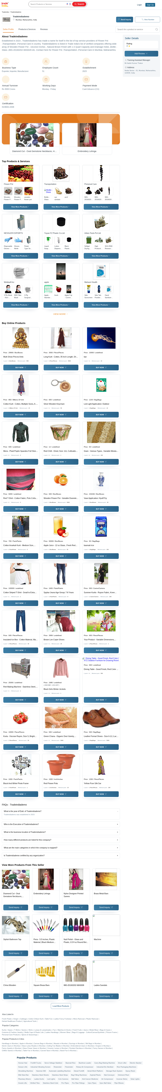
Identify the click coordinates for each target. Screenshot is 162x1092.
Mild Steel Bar (23, 1075)
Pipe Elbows (119, 1083)
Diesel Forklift (79, 1071)
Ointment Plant (123, 1075)
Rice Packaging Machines (126, 1067)
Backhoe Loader (85, 1063)
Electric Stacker (135, 1063)
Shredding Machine (25, 1071)
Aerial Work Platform (95, 1071)
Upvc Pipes (92, 1083)
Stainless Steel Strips (60, 1075)
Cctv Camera (63, 1079)
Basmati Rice (70, 1063)
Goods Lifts (22, 1083)
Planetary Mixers (24, 1079)
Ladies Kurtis (39, 1079)
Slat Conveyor (109, 1075)
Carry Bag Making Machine (104, 1063)
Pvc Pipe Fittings (78, 1083)
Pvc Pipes (65, 1083)
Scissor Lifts (22, 1067)
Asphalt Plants (95, 1075)
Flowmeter (69, 1067)
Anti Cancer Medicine (90, 1079)
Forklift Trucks (36, 1063)
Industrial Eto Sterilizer (105, 1067)
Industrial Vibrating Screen (40, 1067)
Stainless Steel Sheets (40, 1075)
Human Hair (22, 1063)
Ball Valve (75, 1079)
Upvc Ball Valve (105, 1083)
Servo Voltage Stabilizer (53, 1063)
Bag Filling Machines (79, 1075)
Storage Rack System (114, 1071)
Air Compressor (107, 1079)
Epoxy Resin (130, 1071)
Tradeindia (5, 12)
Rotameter (58, 1067)
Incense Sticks (121, 1079)
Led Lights (51, 1079)
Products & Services (27, 29)
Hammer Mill (41, 1071)
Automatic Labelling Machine (60, 1071)
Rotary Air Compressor (84, 1067)
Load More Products (61, 1006)
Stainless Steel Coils (50, 1083)
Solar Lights (135, 1079)
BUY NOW (19, 367)
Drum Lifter (122, 1063)
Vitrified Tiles (35, 1083)
